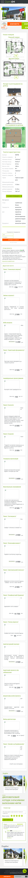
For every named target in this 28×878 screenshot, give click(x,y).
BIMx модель (7, 322)
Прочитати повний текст (8, 261)
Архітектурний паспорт (11, 644)
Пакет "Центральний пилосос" (13, 570)
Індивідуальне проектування (13, 378)
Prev (3, 13)
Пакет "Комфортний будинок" (13, 595)
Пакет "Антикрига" (9, 516)
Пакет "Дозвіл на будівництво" (13, 744)
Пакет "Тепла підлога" (11, 622)
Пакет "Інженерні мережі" (12, 269)
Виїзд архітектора (9, 719)
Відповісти (6, 828)
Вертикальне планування (12, 487)
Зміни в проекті (8, 295)
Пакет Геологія (8, 405)
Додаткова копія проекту (12, 696)
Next (24, 13)
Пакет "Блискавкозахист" (12, 543)
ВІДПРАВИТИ (7, 820)
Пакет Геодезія (8, 434)
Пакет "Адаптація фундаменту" (14, 350)
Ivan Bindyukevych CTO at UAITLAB (17, 872)
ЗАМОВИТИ (14, 24)
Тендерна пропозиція (10, 459)
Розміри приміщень (13, 196)
